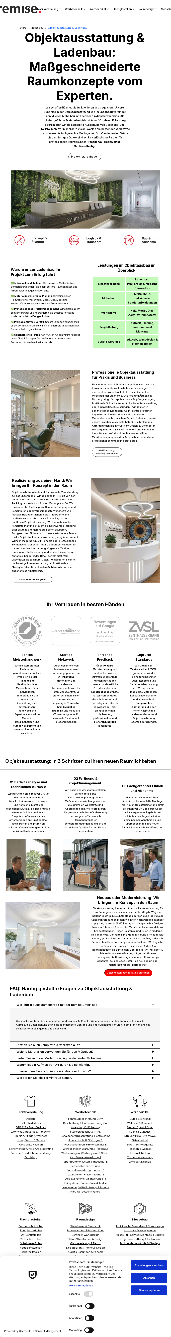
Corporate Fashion (31, 1144)
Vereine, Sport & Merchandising (31, 1153)
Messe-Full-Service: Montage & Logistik (140, 1234)
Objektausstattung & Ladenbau (140, 1239)
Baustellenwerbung (78, 1170)
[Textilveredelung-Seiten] (60, 9)
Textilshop (31, 1157)
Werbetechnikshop (88, 1191)
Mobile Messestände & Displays (140, 1243)
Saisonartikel (140, 1140)
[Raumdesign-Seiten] (156, 9)
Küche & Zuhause (140, 1131)
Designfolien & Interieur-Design (85, 1247)
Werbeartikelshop (140, 1161)
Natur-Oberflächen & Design (85, 1239)
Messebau (140, 1219)
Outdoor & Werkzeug (140, 1157)
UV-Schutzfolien (31, 1234)
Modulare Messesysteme (140, 1230)
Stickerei (31, 1118)
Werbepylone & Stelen (94, 1153)
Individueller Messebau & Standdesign (140, 1226)
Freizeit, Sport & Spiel (140, 1127)
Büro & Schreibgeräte (140, 1144)
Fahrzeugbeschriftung (82, 1118)
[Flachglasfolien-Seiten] (133, 9)
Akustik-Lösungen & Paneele (85, 1251)
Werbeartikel (139, 1112)
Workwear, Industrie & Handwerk (31, 1131)
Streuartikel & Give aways (140, 1135)
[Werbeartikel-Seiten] (108, 9)
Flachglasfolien (31, 1219)
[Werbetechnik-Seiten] (84, 9)
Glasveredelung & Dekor (85, 1243)
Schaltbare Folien (31, 1243)
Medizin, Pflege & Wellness (31, 1135)
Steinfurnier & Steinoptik (85, 1226)
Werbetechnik (85, 1112)
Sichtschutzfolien (31, 1239)
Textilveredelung (31, 1112)
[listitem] (31, 1144)
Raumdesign (85, 1219)
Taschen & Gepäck (139, 1148)
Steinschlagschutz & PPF (85, 1131)
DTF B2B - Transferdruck (31, 1127)
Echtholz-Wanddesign (85, 1234)
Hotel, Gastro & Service (31, 1140)
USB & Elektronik (140, 1118)
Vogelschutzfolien (31, 1247)
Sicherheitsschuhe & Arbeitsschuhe (31, 1148)
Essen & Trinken (140, 1153)
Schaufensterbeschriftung (77, 1135)
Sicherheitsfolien (31, 1251)
